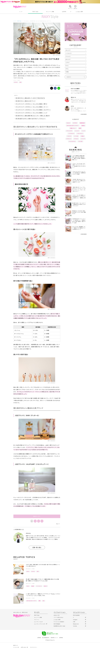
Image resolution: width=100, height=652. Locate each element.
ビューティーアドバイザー (40, 624)
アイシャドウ (69, 130)
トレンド (77, 130)
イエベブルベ (80, 133)
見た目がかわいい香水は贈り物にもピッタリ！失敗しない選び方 (33, 115)
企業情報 (39, 637)
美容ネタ (45, 586)
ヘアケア (67, 62)
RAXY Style (35, 11)
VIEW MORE (83, 114)
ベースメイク (68, 53)
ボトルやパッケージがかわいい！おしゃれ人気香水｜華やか (31, 104)
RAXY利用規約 (57, 624)
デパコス (76, 138)
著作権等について (54, 637)
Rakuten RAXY (19, 7)
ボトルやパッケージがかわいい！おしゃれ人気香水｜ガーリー (32, 107)
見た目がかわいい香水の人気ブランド (26, 101)
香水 (20, 82)
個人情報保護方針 (45, 637)
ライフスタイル (38, 586)
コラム (66, 68)
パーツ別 (76, 136)
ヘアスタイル (71, 133)
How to (28, 571)
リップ (83, 130)
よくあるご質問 (79, 11)
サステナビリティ (33, 647)
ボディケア (67, 59)
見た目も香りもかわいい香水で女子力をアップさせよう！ (31, 118)
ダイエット (69, 138)
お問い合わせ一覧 (24, 647)
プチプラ (69, 136)
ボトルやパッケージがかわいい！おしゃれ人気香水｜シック (31, 113)
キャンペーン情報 (50, 11)
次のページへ (36, 516)
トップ (20, 11)
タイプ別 (80, 141)
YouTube (75, 626)
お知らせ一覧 (56, 615)
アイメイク (67, 56)
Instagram (75, 619)
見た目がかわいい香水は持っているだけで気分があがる (30, 98)
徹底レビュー (73, 128)
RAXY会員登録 (76, 615)
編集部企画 (82, 123)
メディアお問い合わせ (58, 617)
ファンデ (83, 138)
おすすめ (15, 82)
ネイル (66, 65)
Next (57, 524)
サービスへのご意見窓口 (59, 621)
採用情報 (61, 637)
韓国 (39, 600)
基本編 (33, 586)
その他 (18, 80)
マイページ (36, 619)
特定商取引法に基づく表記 (59, 626)
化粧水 (82, 136)
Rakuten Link (76, 624)
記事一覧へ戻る (37, 547)
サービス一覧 (16, 647)
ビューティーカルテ (38, 621)
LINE (74, 621)
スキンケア (67, 50)
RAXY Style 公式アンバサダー (31, 600)
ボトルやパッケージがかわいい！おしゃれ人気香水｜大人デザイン (33, 110)
